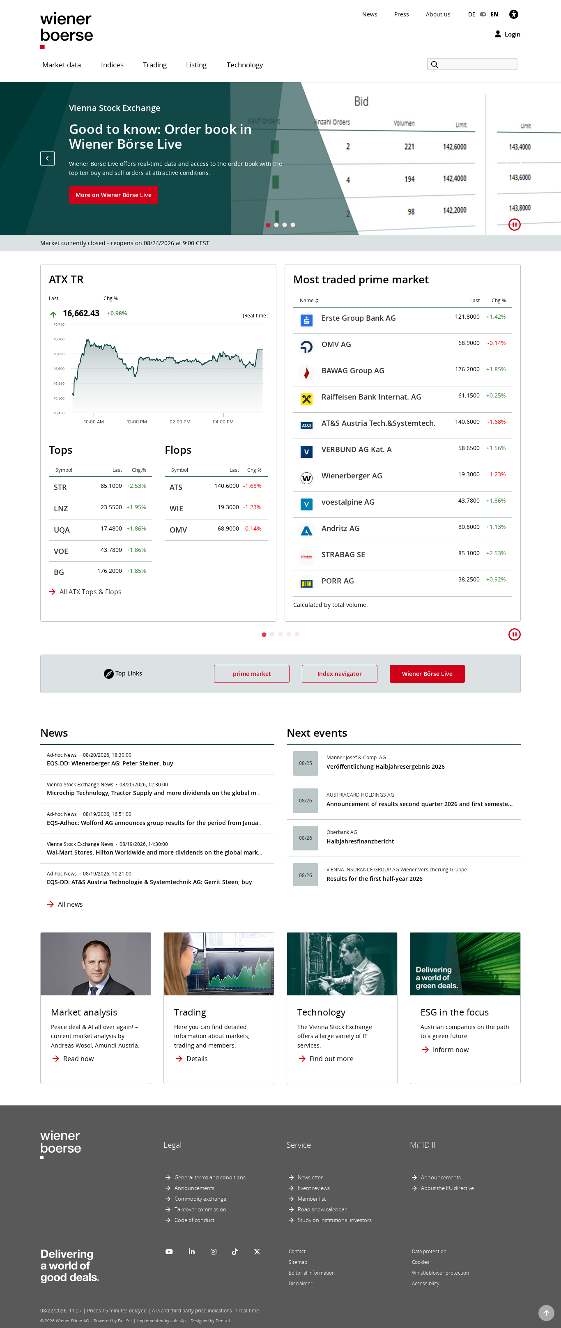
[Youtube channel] (169, 1251)
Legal (172, 1145)
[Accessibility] (514, 14)
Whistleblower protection (440, 1272)
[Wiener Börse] (66, 30)
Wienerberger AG (352, 475)
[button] (47, 158)
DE (472, 14)
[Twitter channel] (257, 1251)
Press (401, 14)
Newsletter (310, 1177)
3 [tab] (284, 226)
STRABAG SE (343, 554)
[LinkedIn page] (192, 1251)
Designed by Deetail (210, 1320)
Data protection (429, 1251)
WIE (176, 508)
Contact (297, 1251)
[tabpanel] (280, 158)
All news (70, 904)
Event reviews (314, 1188)
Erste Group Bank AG (359, 318)
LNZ (61, 508)
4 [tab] (293, 226)
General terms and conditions (210, 1177)
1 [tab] (268, 226)
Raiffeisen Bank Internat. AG (371, 397)
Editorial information (312, 1272)
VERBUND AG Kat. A (357, 449)
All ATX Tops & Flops (91, 591)
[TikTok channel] (235, 1251)
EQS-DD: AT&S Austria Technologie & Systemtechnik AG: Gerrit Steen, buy (149, 882)
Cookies (421, 1262)
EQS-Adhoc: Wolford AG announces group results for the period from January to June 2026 (174, 823)
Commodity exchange (200, 1198)
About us (438, 14)
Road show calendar (322, 1209)
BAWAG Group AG (353, 370)
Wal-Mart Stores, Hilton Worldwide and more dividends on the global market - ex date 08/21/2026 (184, 852)
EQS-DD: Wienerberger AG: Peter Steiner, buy (110, 763)
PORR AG (338, 581)
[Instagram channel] (213, 1251)
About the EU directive (447, 1188)
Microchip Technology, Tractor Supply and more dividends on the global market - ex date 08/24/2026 (188, 793)
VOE (61, 551)
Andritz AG (341, 528)
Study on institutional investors (335, 1220)
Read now (78, 1058)
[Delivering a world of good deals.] (69, 1264)
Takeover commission (200, 1209)
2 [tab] (276, 226)
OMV (178, 530)
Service (299, 1145)
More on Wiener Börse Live (114, 195)
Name (307, 300)
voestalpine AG (348, 502)
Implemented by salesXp (161, 1320)
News (369, 14)
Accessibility (425, 1283)
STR (60, 487)
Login (512, 34)
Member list (312, 1198)
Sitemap (298, 1262)
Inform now (451, 1049)
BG (59, 572)
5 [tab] (297, 635)
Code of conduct (194, 1220)
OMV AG (336, 344)
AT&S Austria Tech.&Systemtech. (379, 423)
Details (197, 1058)
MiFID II (423, 1145)
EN (494, 14)
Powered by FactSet (113, 1320)
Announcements (194, 1188)
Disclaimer (301, 1283)
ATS (176, 487)
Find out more (332, 1058)
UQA (62, 530)
